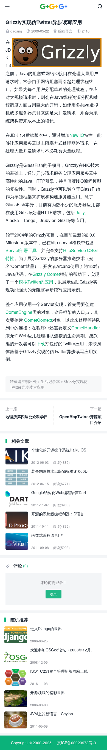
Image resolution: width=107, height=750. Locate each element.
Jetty (80, 212)
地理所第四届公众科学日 (26, 412)
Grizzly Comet (46, 274)
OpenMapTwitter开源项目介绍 (80, 415)
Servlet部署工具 (21, 250)
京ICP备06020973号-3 (76, 742)
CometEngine (18, 312)
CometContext (38, 320)
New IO (76, 135)
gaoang (16, 31)
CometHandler (85, 327)
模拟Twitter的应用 (36, 282)
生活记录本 (50, 381)
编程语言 (65, 31)
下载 (40, 343)
